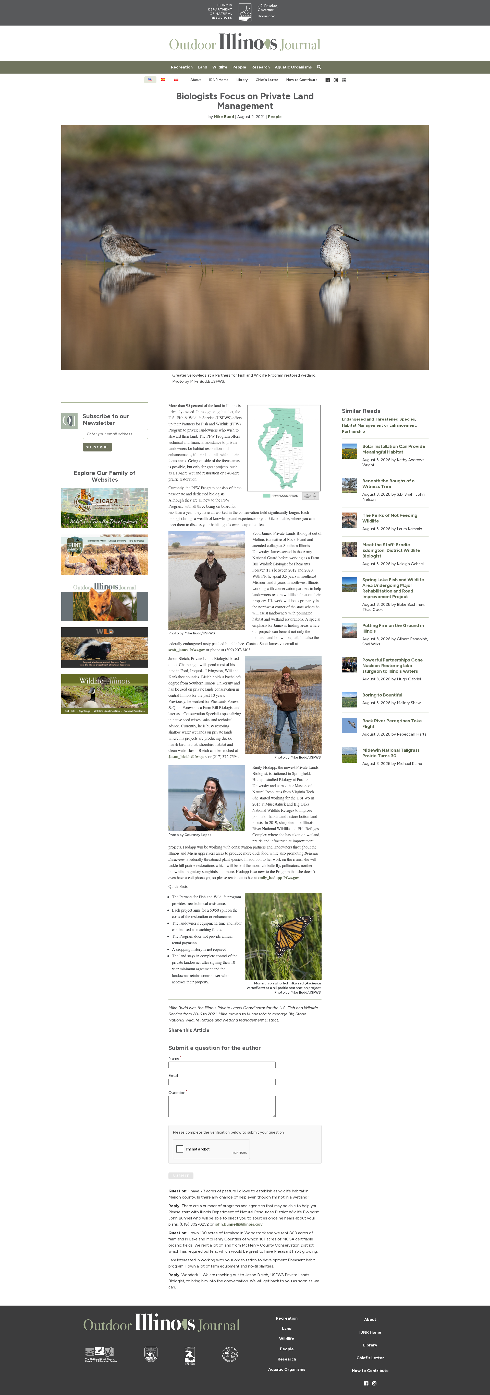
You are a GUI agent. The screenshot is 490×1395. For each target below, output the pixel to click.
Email (173, 1075)
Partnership (353, 431)
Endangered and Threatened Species (378, 419)
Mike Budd (224, 116)
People (239, 67)
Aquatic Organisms (293, 67)
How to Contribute (301, 80)
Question (177, 1092)
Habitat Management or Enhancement (379, 425)
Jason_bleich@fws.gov (187, 756)
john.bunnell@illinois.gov (239, 1224)
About (195, 80)
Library (242, 80)
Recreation (182, 67)
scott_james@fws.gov (186, 650)
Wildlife (219, 67)
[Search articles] (319, 67)
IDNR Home (218, 80)
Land (202, 67)
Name (174, 1058)
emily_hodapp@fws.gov (278, 877)
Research (260, 67)
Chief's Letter (267, 80)
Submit (181, 1176)
